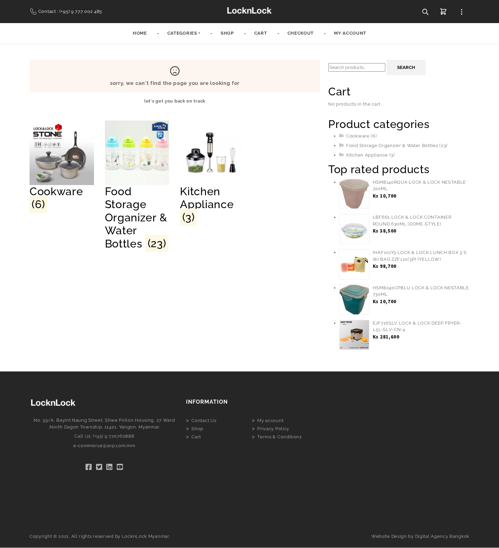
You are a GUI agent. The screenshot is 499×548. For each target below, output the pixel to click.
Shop (227, 33)
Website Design (389, 536)
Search (406, 67)
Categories (182, 33)
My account (350, 33)
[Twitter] (99, 467)
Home (140, 33)
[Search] (425, 11)
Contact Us (203, 420)
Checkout (301, 33)
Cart (260, 33)
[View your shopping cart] (443, 11)
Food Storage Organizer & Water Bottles (392, 145)
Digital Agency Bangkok (442, 536)
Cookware (358, 136)
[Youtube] (120, 467)
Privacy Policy (273, 428)
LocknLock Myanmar (145, 536)
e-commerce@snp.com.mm (104, 445)
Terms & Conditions (279, 436)
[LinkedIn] (109, 467)
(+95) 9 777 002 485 (80, 11)
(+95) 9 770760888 (113, 436)
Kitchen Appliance (367, 155)
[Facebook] (89, 467)
